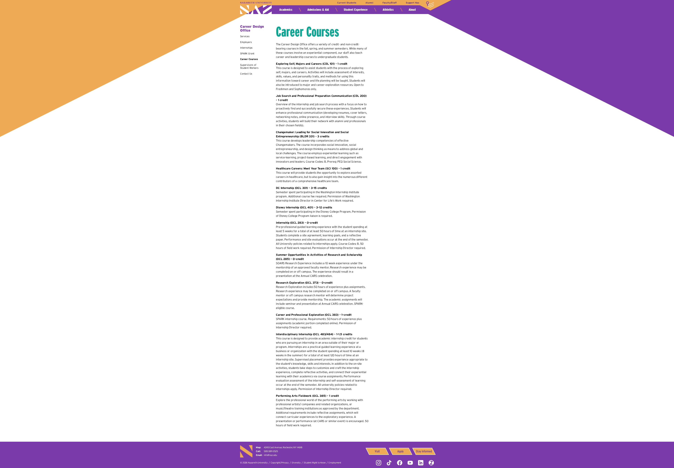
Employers (246, 42)
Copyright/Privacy (280, 462)
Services (245, 36)
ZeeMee (431, 462)
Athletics (388, 9)
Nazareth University (256, 8)
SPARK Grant (247, 53)
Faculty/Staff (389, 2)
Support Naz (412, 2)
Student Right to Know (315, 462)
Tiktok (389, 462)
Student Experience (356, 9)
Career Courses (249, 59)
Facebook (399, 462)
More (430, 4)
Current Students (346, 2)
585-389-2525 (271, 451)
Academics (285, 9)
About (412, 9)
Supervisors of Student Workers (249, 66)
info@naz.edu (270, 455)
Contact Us (246, 73)
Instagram (378, 462)
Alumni (369, 2)
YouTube (410, 462)
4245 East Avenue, (283, 447)
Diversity (296, 462)
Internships (246, 47)
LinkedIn (420, 462)
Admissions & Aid (318, 9)
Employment (335, 462)
